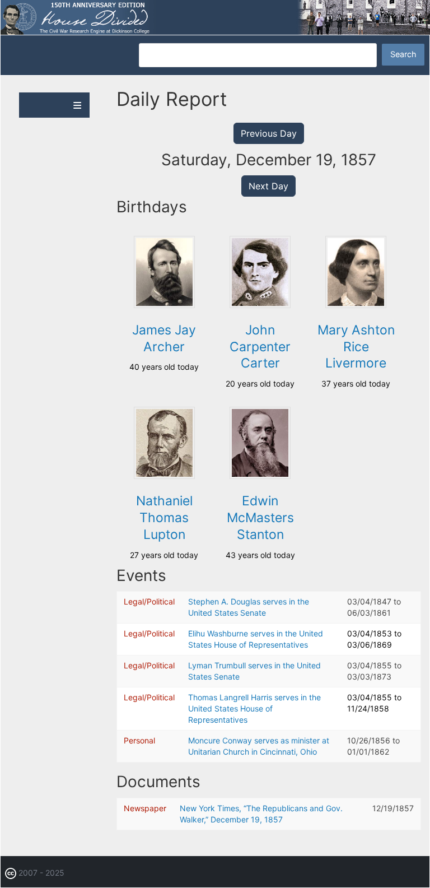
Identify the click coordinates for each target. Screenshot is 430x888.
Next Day (268, 186)
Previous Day (269, 133)
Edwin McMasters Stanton (260, 517)
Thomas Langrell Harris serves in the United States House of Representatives (254, 708)
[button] (164, 305)
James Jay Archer (164, 338)
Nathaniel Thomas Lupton (164, 517)
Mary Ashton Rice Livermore (356, 346)
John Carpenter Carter (260, 346)
